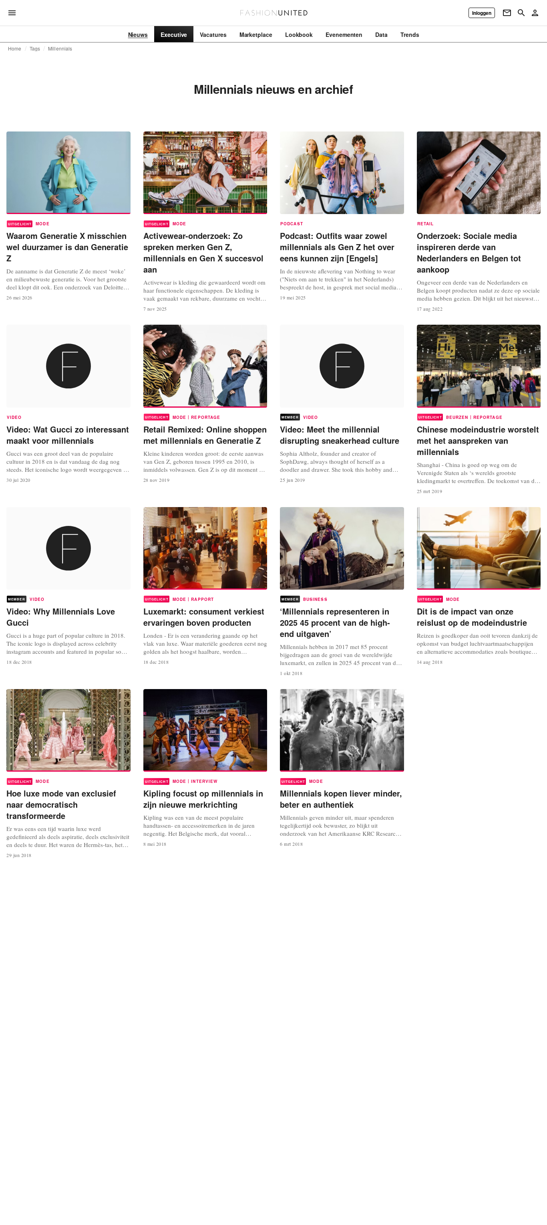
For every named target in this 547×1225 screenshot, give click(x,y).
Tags (35, 48)
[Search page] (521, 13)
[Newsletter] (507, 13)
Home (15, 48)
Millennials (60, 48)
